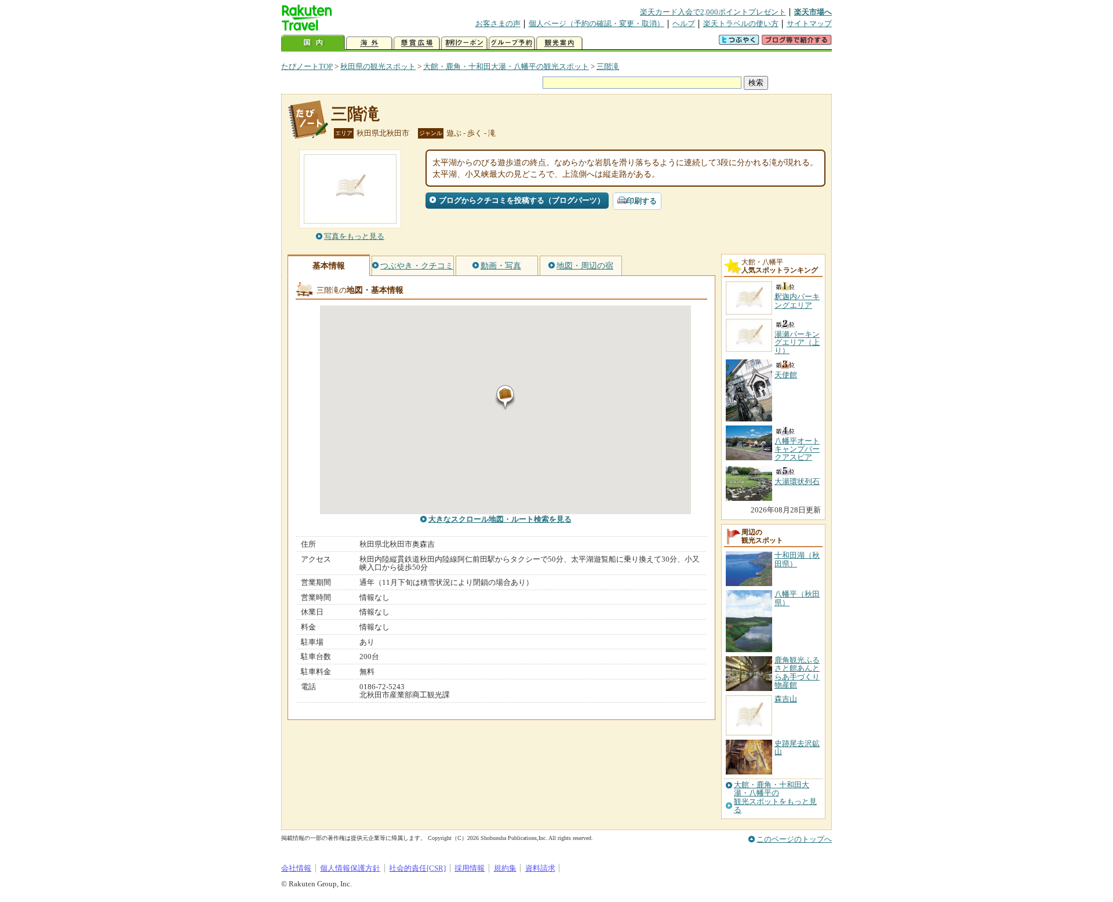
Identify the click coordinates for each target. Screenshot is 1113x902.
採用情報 (469, 868)
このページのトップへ (794, 839)
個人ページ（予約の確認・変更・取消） (596, 23)
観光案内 (559, 43)
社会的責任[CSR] (417, 868)
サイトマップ (809, 23)
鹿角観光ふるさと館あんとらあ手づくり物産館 (797, 672)
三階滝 (607, 66)
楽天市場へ (813, 12)
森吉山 (785, 698)
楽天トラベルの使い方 (741, 23)
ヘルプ (683, 23)
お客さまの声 (498, 23)
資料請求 (540, 868)
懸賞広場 (417, 43)
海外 (369, 43)
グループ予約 (512, 43)
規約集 (505, 868)
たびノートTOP (307, 66)
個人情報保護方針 (350, 868)
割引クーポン (464, 43)
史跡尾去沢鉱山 (797, 747)
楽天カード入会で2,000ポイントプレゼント (713, 12)
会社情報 (296, 868)
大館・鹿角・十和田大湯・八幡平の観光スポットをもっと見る (775, 797)
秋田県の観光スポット (378, 66)
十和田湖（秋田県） (797, 559)
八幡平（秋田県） (797, 598)
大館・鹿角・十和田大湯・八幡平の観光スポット (506, 66)
